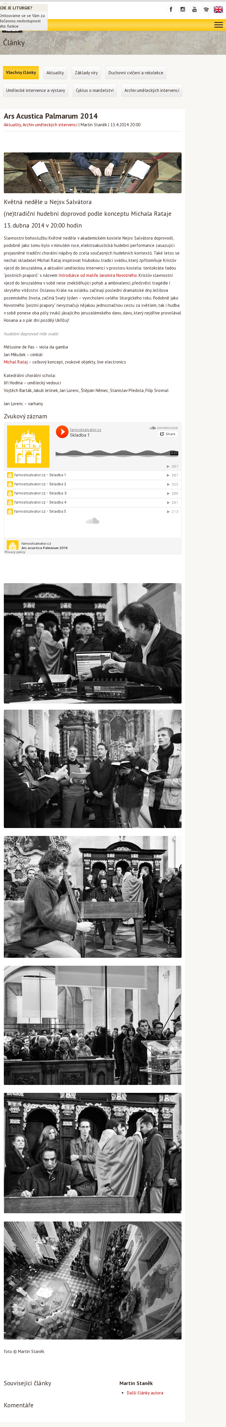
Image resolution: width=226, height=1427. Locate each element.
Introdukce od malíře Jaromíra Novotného (98, 275)
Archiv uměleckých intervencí (50, 124)
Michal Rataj (16, 362)
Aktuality (12, 124)
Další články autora (145, 1393)
